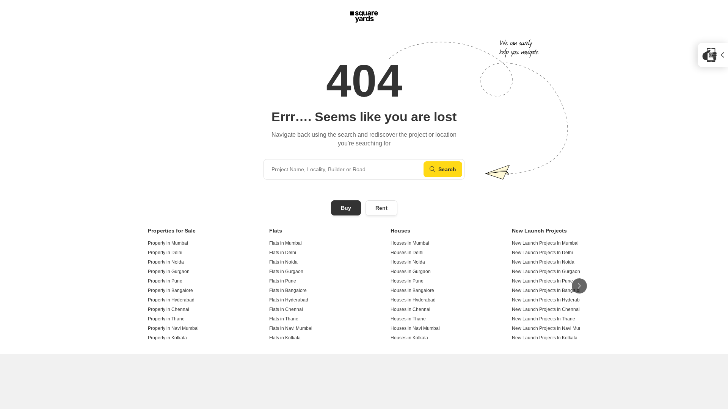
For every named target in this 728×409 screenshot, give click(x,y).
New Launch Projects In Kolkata (544, 337)
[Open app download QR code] (713, 55)
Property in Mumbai (168, 243)
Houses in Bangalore (412, 290)
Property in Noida (166, 262)
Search (447, 169)
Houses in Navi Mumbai (415, 328)
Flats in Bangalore (288, 290)
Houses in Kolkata (409, 337)
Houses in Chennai (410, 309)
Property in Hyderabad (171, 300)
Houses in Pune (407, 281)
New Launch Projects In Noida (543, 262)
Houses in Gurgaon (411, 271)
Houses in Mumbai (410, 243)
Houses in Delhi (407, 252)
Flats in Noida (283, 262)
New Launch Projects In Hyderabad (548, 300)
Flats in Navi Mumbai (290, 328)
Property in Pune (165, 281)
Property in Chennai (168, 309)
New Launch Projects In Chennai (546, 309)
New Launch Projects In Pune (542, 281)
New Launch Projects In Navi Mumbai (550, 328)
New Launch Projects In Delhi (542, 252)
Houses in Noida (408, 262)
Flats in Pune (282, 281)
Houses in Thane (408, 319)
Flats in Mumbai (285, 243)
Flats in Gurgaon (286, 271)
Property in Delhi (165, 252)
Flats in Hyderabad (288, 300)
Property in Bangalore (170, 290)
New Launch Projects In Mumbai (545, 243)
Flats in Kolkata (285, 337)
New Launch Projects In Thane (543, 319)
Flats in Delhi (282, 252)
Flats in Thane (283, 319)
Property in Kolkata (167, 337)
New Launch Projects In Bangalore (548, 290)
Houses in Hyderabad (413, 300)
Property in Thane (166, 319)
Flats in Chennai (286, 309)
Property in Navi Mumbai (173, 328)
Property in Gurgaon (169, 271)
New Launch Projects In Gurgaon (546, 271)
